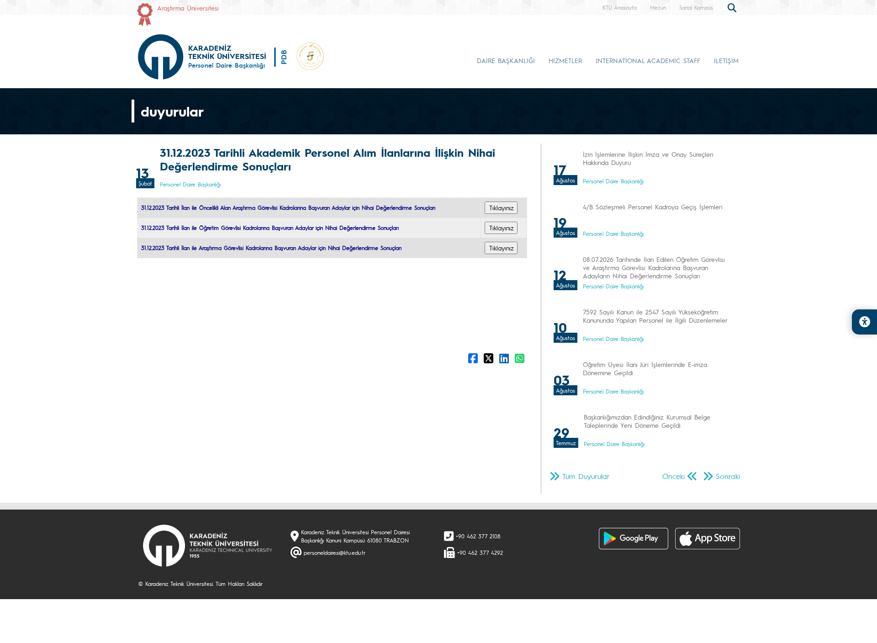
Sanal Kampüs (696, 7)
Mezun (658, 7)
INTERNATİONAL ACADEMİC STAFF (648, 60)
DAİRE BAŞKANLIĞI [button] (506, 60)
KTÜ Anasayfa (619, 7)
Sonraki (728, 476)
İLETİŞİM (726, 60)
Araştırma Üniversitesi (188, 8)
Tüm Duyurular (586, 476)
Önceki (673, 476)
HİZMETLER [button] (565, 60)
